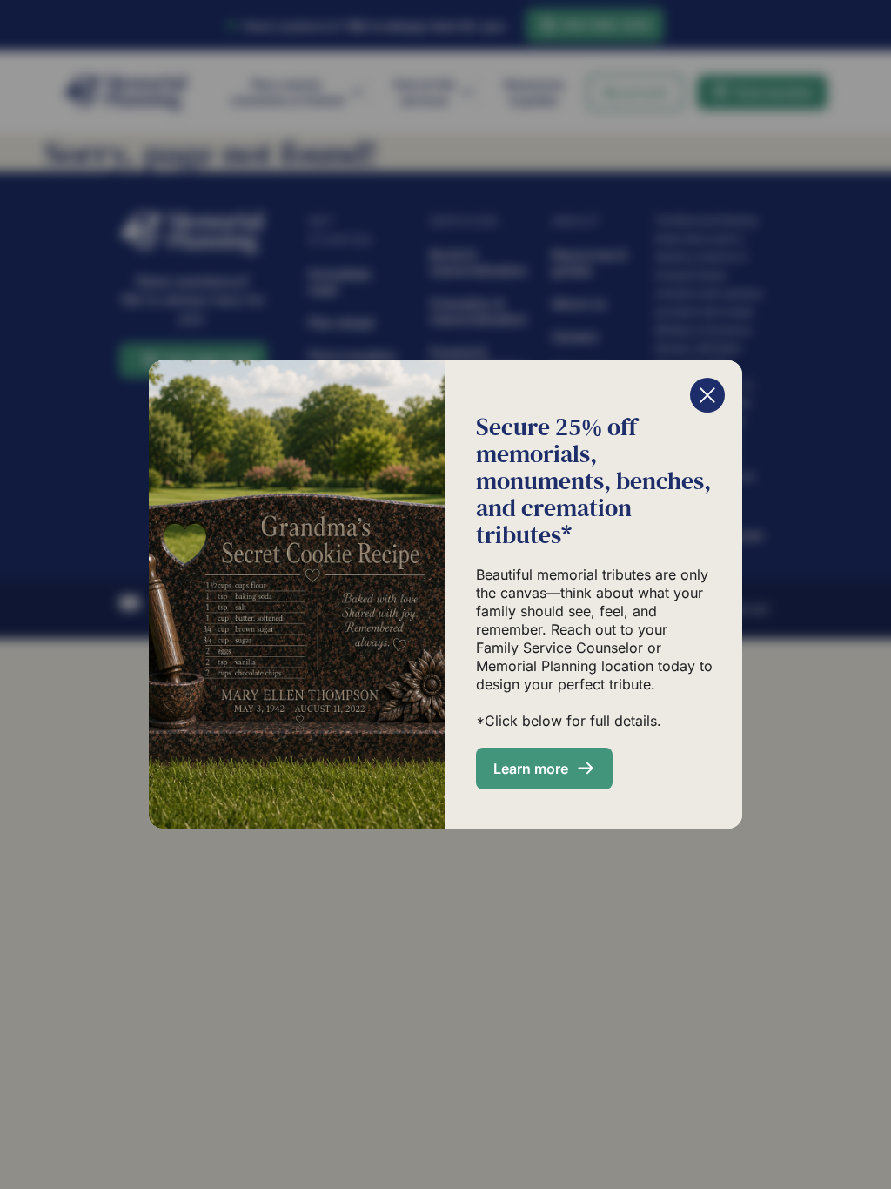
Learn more (530, 768)
